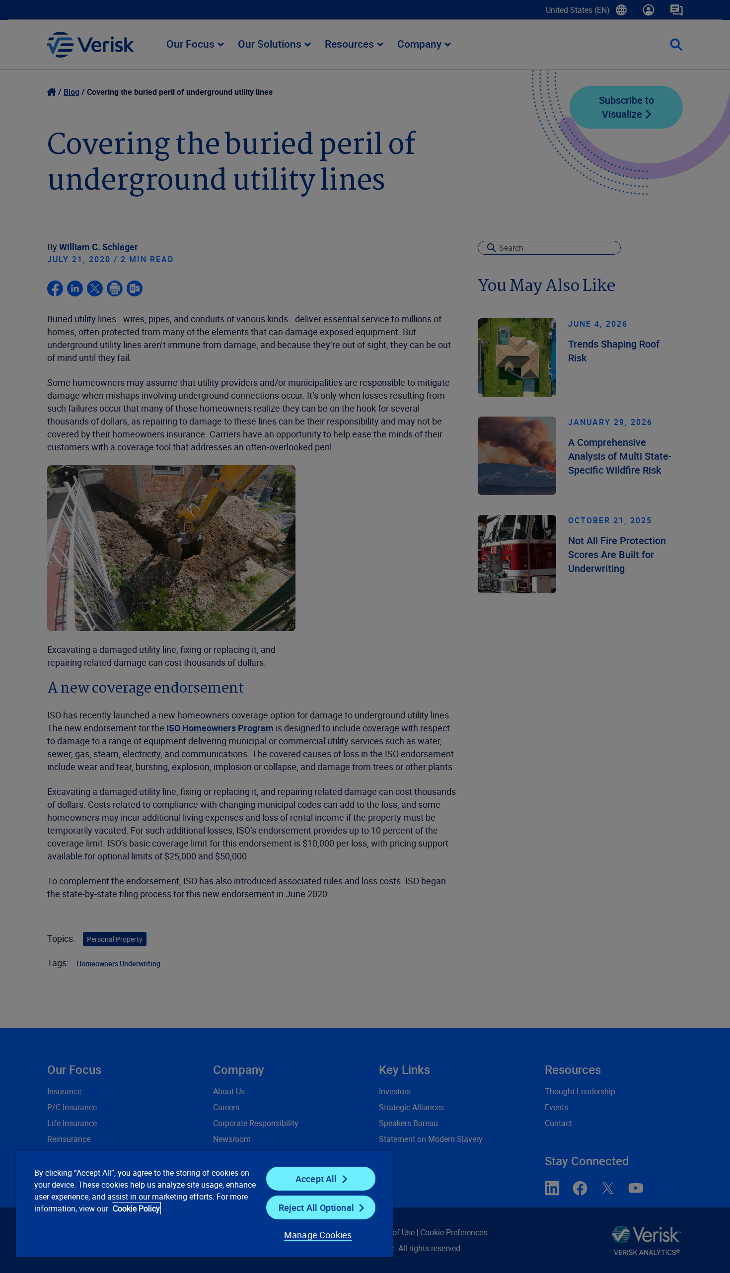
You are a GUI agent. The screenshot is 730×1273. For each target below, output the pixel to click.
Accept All (316, 1179)
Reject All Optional (316, 1207)
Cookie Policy (136, 1208)
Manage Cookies (318, 1235)
